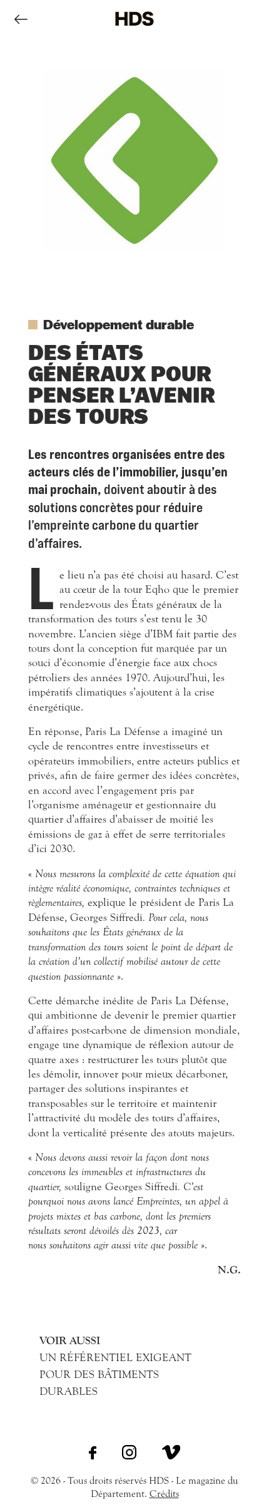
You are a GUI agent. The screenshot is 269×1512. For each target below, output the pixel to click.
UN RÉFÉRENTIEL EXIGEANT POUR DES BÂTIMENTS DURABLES (115, 1366)
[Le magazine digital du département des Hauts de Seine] (134, 34)
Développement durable (118, 323)
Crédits (164, 1493)
